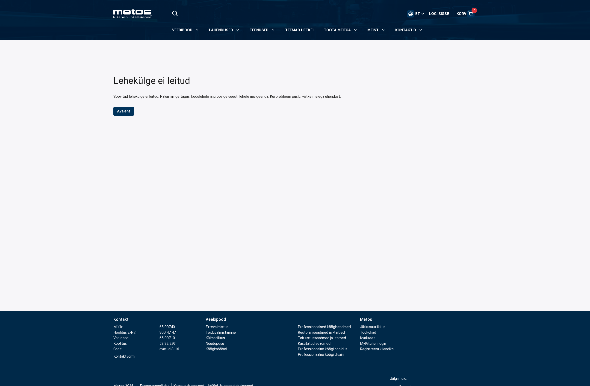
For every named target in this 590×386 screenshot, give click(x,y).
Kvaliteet (367, 338)
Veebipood (216, 319)
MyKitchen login (373, 343)
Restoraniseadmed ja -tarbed (321, 332)
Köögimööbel (216, 349)
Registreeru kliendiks (377, 349)
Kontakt (120, 319)
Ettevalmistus (217, 327)
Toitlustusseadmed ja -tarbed (322, 338)
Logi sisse (439, 14)
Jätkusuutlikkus (372, 327)
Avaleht (123, 111)
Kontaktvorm (124, 356)
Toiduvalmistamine (221, 332)
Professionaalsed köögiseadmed (324, 327)
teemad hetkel (300, 30)
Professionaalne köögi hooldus (322, 349)
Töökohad (368, 332)
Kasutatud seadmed (314, 343)
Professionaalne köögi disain (321, 354)
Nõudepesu (215, 343)
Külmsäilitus (215, 338)
